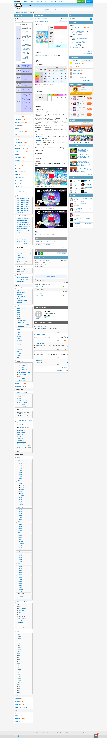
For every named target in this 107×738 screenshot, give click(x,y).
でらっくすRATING (19, 145)
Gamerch (17, 1)
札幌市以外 (22, 467)
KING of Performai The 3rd (23, 206)
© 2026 (16, 736)
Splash (18, 342)
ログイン (89, 1)
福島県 (20, 478)
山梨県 (20, 517)
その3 (19, 398)
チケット (17, 168)
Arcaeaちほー (25, 102)
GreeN (18, 355)
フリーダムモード (18, 157)
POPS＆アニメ (20, 290)
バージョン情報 (20, 215)
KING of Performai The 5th (23, 202)
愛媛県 (20, 570)
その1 (27, 397)
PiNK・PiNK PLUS (21, 238)
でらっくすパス (18, 163)
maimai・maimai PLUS (22, 243)
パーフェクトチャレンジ (20, 151)
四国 (19, 563)
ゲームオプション (20, 119)
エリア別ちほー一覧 (20, 142)
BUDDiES (19, 336)
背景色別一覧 (21, 440)
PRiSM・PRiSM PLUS (22, 220)
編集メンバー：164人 (42, 1)
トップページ (25, 9)
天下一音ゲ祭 (20, 212)
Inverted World (77, 45)
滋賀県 (20, 535)
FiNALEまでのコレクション (23, 427)
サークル (17, 174)
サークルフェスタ (20, 177)
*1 (62, 39)
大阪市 (21, 541)
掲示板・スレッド (49, 9)
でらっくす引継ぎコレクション (22, 424)
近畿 (19, 532)
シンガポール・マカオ (23, 608)
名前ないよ (41, 19)
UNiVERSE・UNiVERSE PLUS (23, 226)
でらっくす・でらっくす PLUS (23, 230)
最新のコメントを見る (52, 276)
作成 (32, 1)
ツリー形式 (48, 262)
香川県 (20, 568)
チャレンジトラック (21, 259)
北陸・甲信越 (20, 507)
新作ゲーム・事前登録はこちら (80, 133)
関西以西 (21, 598)
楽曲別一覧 (20, 438)
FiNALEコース (20, 252)
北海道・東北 (20, 460)
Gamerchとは (31, 732)
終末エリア (39, 241)
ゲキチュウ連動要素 (19, 180)
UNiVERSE (19, 340)
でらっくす (19, 344)
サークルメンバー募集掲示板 (21, 707)
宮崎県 (20, 587)
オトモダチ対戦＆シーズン (20, 148)
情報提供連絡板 (18, 701)
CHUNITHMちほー (26, 105)
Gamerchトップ (23, 732)
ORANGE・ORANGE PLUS (23, 239)
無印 (18, 357)
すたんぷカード (18, 165)
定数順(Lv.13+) (20, 310)
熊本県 (20, 583)
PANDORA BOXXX (21, 257)
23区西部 (22, 487)
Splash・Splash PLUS (22, 228)
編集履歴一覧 (89, 51)
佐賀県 (20, 579)
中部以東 (21, 596)
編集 (26, 1)
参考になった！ (63, 20)
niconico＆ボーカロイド (22, 292)
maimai (60, 27)
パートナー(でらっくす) (22, 406)
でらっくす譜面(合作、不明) (24, 372)
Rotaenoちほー (25, 31)
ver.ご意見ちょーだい (22, 271)
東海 (19, 521)
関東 (19, 480)
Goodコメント (87, 60)
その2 (22, 413)
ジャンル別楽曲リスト (78, 42)
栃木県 (20, 499)
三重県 (20, 530)
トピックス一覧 (88, 174)
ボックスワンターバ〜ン (80, 27)
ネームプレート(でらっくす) (23, 402)
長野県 (20, 519)
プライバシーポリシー (76, 732)
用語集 (16, 128)
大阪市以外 (22, 543)
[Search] (91, 19)
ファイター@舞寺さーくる (45, 21)
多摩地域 (22, 489)
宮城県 (20, 472)
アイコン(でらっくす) (21, 395)
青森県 (20, 469)
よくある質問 (18, 125)
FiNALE (18, 232)
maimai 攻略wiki (28, 6)
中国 (19, 551)
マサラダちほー (25, 58)
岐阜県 (20, 524)
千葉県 (20, 503)
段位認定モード (18, 160)
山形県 (20, 476)
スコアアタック (20, 191)
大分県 (20, 585)
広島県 (20, 559)
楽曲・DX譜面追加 (26, 44)
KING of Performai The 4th (23, 204)
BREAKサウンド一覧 (21, 447)
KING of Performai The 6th (23, 200)
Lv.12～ (20, 318)
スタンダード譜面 (22, 374)
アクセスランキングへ (87, 80)
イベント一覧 (18, 183)
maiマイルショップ (19, 171)
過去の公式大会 (20, 195)
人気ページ (34, 9)
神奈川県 (21, 504)
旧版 (26, 261)
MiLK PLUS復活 (21, 432)
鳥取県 (20, 554)
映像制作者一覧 (20, 281)
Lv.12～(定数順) (23, 320)
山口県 (20, 561)
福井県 (20, 515)
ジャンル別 (19, 287)
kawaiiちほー (51, 241)
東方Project (19, 294)
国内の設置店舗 (20, 457)
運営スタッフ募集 (40, 732)
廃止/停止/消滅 (20, 247)
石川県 (20, 513)
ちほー (16, 139)
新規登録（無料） (81, 1)
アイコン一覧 (20, 434)
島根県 (20, 556)
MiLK (18, 347)
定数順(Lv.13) (20, 312)
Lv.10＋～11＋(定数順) (24, 324)
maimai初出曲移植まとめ (22, 277)
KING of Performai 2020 (22, 208)
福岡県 (20, 577)
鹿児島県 (21, 589)
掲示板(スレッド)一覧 (62, 370)
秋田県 (20, 474)
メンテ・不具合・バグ (19, 131)
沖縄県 (20, 591)
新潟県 (20, 510)
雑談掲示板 (17, 698)
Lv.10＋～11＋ (21, 322)
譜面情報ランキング (19, 383)
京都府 (20, 537)
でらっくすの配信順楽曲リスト (80, 31)
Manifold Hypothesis (78, 47)
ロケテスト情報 (20, 266)
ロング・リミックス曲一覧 (22, 279)
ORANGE (19, 353)
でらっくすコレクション (22, 392)
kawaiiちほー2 (38, 55)
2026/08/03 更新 (20, 21)
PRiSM (18, 334)
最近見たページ (75, 123)
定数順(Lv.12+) (20, 314)
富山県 (20, 511)
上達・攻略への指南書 (19, 122)
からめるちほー (26, 94)
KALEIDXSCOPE (21, 250)
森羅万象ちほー (26, 71)
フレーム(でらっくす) (21, 404)
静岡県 (20, 526)
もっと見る (64, 367)
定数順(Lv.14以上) (21, 308)
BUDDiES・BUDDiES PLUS (23, 222)
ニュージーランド (22, 627)
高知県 (20, 572)
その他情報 (19, 274)
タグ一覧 (64, 247)
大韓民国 (20, 612)
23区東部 (22, 485)
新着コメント (57, 9)
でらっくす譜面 (21, 378)
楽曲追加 (26, 27)
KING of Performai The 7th (22, 189)
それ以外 (22, 495)
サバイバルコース (21, 261)
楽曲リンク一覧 (18, 715)
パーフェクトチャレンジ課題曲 (43, 244)
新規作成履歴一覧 (88, 53)
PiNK (18, 351)
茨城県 (20, 497)
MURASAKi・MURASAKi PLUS (24, 236)
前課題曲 (58, 46)
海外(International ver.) (22, 601)
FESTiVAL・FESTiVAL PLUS (23, 224)
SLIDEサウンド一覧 (21, 445)
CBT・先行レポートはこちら (80, 142)
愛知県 (20, 528)
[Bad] (67, 286)
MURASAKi (19, 349)
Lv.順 (18, 305)
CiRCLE (60, 42)
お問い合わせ (49, 732)
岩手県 (20, 470)
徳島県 (20, 566)
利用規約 (67, 732)
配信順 (18, 329)
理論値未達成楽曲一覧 (19, 386)
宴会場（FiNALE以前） (22, 263)
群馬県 (20, 501)
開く (67, 280)
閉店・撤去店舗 (21, 593)
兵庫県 (20, 545)
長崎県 (20, 581)
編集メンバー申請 (65, 9)
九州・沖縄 (20, 574)
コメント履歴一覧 (88, 50)
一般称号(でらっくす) (22, 400)
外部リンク (17, 134)
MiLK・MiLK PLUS (21, 234)
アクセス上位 (75, 60)
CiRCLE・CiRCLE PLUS (22, 218)
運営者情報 (85, 732)
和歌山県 (21, 549)
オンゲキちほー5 (25, 108)
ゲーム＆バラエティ (21, 296)
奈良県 (20, 547)
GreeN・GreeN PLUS (22, 241)
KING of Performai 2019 (22, 210)
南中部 (21, 493)
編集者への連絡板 (18, 704)
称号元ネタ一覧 (20, 409)
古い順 (45, 264)
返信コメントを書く (40, 286)
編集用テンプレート (21, 713)
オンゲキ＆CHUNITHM (22, 300)
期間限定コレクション (21, 430)
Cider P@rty (40, 140)
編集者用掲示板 (18, 718)
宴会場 (16, 154)
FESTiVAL (19, 338)
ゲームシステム (18, 116)
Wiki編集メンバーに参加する (55, 1)
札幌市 (21, 465)
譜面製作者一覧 (20, 361)
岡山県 (20, 557)
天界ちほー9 (25, 40)
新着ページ (41, 9)
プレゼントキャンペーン (21, 186)
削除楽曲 (20, 302)
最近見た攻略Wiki (87, 123)
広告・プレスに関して (58, 732)
